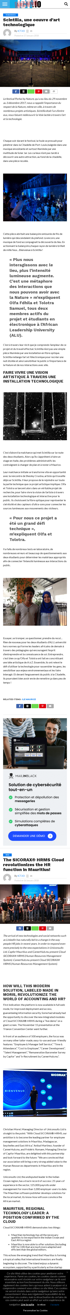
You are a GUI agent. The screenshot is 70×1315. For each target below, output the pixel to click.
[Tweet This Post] (27, 927)
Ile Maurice (29, 699)
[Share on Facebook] (15, 90)
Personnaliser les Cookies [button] (35, 1310)
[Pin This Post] (38, 90)
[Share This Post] (23, 90)
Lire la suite (27, 1304)
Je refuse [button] (41, 1304)
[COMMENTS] (54, 90)
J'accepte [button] (54, 1304)
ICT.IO (21, 31)
